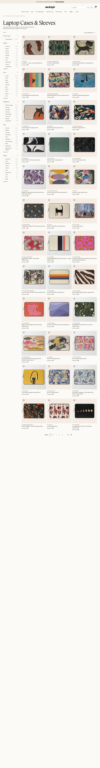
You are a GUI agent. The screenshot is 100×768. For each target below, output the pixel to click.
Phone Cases (59, 11)
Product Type (6, 36)
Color (4, 72)
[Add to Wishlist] (23, 37)
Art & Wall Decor (40, 11)
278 (68, 434)
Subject (5, 43)
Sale (71, 11)
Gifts (65, 11)
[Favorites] (91, 7)
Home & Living (49, 11)
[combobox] (78, 7)
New (32, 11)
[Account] (88, 7)
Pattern (5, 155)
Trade (77, 11)
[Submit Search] (72, 7)
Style (4, 124)
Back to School (25, 11)
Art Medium (6, 101)
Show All (5, 68)
